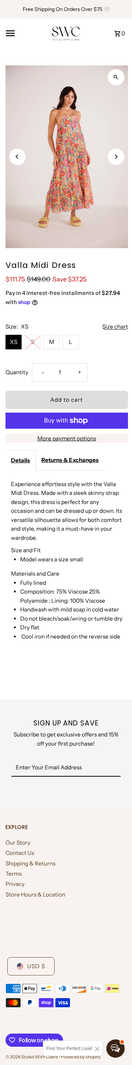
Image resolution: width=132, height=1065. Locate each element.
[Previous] (17, 156)
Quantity (17, 372)
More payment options (66, 438)
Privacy (15, 883)
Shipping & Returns (30, 863)
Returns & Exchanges (70, 459)
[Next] (116, 156)
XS (13, 341)
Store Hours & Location (35, 894)
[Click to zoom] (116, 77)
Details (20, 460)
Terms (14, 873)
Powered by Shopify (80, 1057)
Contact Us (20, 852)
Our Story (18, 842)
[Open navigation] (26, 33)
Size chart (115, 327)
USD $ (36, 966)
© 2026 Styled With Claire (32, 1057)
